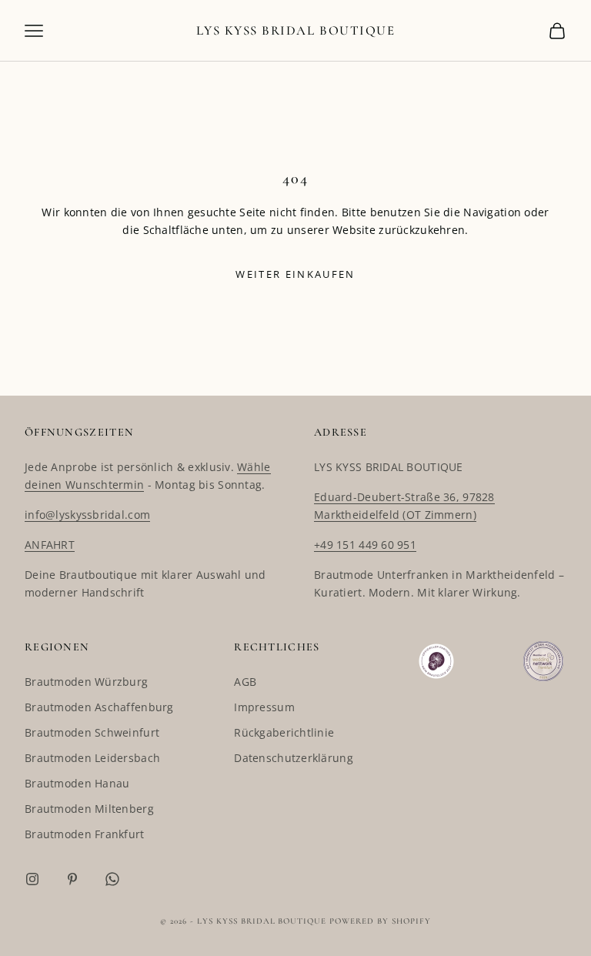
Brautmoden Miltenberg (89, 808)
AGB (245, 681)
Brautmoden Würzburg (86, 681)
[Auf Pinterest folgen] (72, 879)
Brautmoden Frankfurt (85, 834)
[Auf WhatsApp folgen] (112, 879)
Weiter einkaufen (295, 274)
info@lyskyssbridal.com (87, 514)
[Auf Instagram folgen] (32, 879)
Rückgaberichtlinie (284, 732)
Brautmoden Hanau (77, 783)
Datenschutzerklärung (293, 757)
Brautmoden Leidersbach (92, 757)
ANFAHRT (50, 544)
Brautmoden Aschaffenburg (99, 707)
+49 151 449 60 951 (365, 544)
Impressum (264, 707)
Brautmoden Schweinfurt (92, 732)
